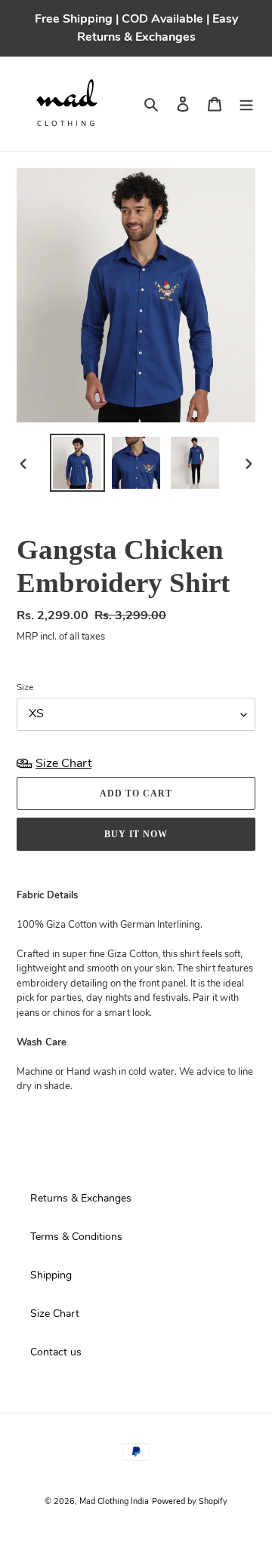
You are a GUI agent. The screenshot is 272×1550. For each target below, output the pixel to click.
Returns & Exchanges (80, 1198)
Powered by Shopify (189, 1501)
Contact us (56, 1352)
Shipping (51, 1275)
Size (25, 687)
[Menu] (246, 103)
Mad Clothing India (114, 1501)
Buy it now (136, 834)
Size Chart (54, 1313)
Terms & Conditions (76, 1236)
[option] (77, 463)
